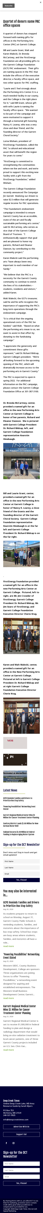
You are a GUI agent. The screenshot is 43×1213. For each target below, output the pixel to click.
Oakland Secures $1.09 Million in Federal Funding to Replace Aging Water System (19, 833)
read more (8, 946)
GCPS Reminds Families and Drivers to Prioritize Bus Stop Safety (17, 799)
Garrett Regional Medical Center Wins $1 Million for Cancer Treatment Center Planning (21, 816)
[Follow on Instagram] (13, 1143)
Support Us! (21, 1134)
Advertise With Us (21, 1127)
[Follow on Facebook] (6, 1143)
